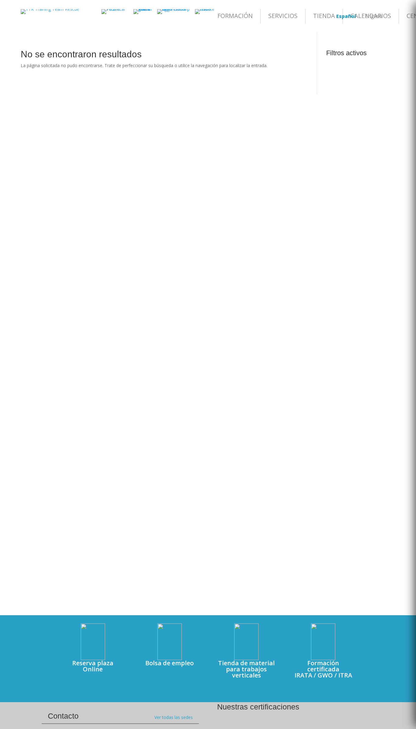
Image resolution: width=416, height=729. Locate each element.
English (373, 16)
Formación (235, 16)
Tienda (324, 16)
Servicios (283, 16)
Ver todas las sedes (173, 717)
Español (346, 16)
